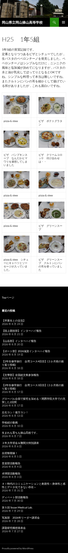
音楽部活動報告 (11, 463)
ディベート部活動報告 (15, 497)
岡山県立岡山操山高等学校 (22, 22)
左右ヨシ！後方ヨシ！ (15, 412)
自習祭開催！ (10, 453)
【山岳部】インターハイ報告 (19, 340)
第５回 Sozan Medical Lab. (17, 507)
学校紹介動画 (10, 422)
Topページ (8, 297)
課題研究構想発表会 (14, 527)
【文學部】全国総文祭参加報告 (20, 374)
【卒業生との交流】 (14, 320)
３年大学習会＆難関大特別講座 (20, 442)
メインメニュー (63, 22)
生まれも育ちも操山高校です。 (20, 432)
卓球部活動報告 (11, 473)
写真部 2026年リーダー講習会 (21, 517)
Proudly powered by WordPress (17, 548)
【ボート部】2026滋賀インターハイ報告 (26, 351)
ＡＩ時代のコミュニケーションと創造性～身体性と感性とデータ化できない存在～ (33, 485)
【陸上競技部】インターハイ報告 (22, 330)
